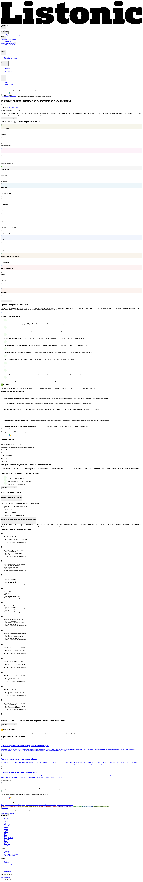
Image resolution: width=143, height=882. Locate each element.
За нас (5, 861)
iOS (6, 44)
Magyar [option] (6, 842)
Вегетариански (77, 806)
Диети (2, 39)
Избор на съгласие (6, 877)
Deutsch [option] (6, 821)
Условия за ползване (9, 871)
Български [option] (7, 844)
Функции (3, 30)
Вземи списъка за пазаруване (8, 118)
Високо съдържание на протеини (28, 806)
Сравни (8, 35)
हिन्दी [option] (5, 833)
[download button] (5, 93)
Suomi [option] (5, 835)
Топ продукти (14, 35)
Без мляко (90, 806)
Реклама (6, 862)
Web (10, 44)
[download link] (4, 813)
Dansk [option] (5, 841)
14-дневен (100, 806)
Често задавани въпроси (11, 854)
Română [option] (6, 836)
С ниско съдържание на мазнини (47, 806)
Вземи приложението (7, 41)
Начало (3, 96)
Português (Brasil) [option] (8, 838)
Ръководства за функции (13, 30)
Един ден (106, 806)
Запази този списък (6, 301)
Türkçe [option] (6, 845)
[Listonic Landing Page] (71, 23)
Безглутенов (4, 806)
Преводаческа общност (10, 855)
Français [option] (6, 829)
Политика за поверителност (12, 870)
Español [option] (6, 823)
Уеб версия (7, 851)
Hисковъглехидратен (13, 806)
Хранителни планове (24, 35)
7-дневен (95, 806)
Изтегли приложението (7, 43)
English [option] (6, 818)
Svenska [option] (6, 827)
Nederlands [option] (7, 824)
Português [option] (6, 826)
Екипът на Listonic (13, 107)
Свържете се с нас (9, 864)
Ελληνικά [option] (6, 839)
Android (3, 44)
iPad (8, 44)
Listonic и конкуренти (10, 39)
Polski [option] (5, 820)
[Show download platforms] (15, 43)
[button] (3, 48)
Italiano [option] (6, 832)
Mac (18, 44)
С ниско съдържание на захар (65, 806)
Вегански (84, 806)
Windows (14, 44)
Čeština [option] (6, 830)
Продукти (3, 35)
